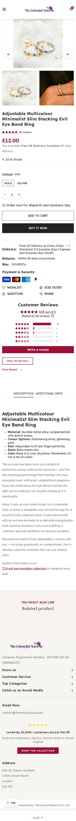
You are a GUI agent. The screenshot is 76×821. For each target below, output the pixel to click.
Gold (8, 183)
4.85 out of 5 (47, 312)
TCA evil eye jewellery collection (24, 568)
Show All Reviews (17, 360)
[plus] (19, 194)
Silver (22, 183)
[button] (71, 9)
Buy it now (38, 228)
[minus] (5, 194)
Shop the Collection (38, 750)
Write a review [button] (38, 349)
